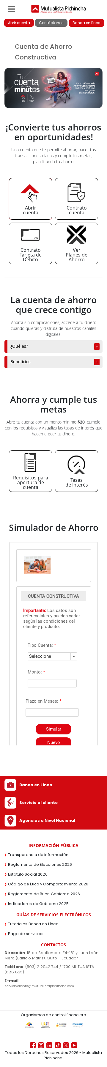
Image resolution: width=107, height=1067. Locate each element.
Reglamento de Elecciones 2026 (40, 864)
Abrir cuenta (19, 22)
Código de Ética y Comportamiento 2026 (48, 884)
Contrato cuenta (77, 210)
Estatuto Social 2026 (28, 874)
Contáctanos (51, 22)
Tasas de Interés (76, 482)
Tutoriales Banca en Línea (33, 924)
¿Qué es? (19, 346)
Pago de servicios (25, 934)
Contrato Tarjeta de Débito (31, 255)
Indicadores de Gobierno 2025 (38, 904)
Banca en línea (86, 22)
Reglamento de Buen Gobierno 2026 (44, 894)
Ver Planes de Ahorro (76, 255)
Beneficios (20, 361)
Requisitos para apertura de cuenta (30, 482)
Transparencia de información (38, 854)
